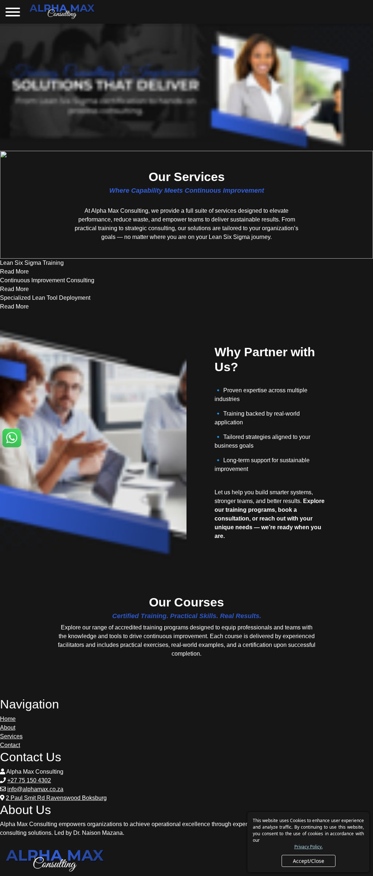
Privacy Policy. (308, 847)
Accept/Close (308, 860)
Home (8, 719)
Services (11, 736)
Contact (10, 745)
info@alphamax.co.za (35, 789)
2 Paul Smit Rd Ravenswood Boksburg (56, 798)
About (7, 727)
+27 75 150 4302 (29, 780)
